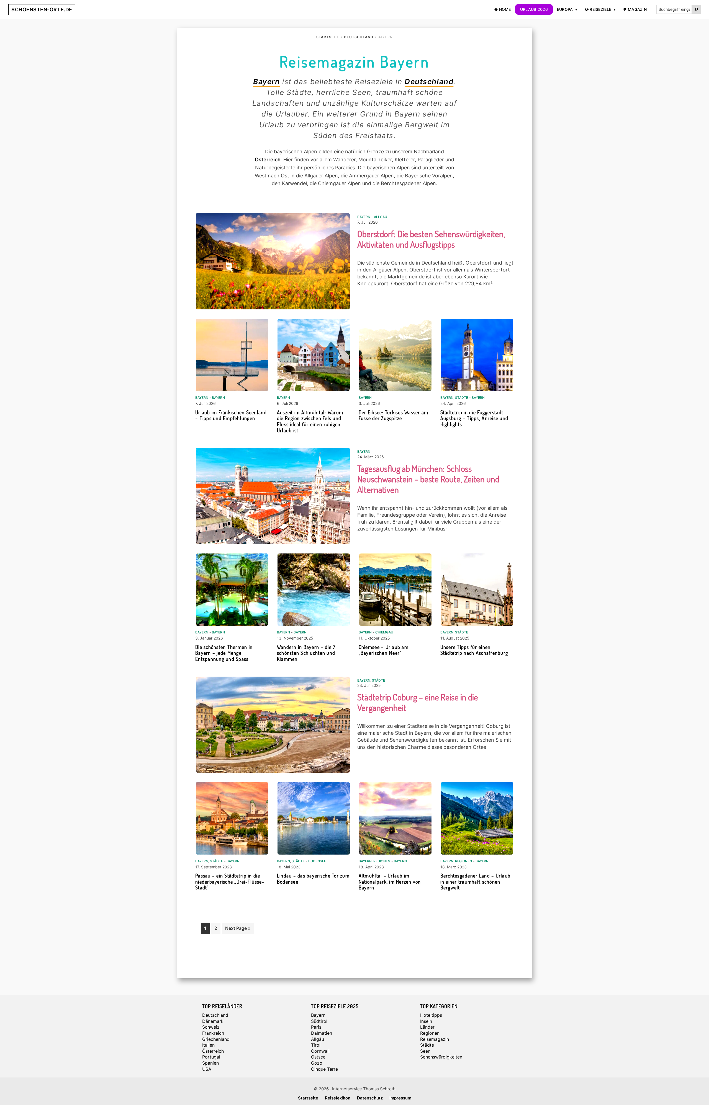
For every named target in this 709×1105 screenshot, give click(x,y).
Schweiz (211, 1027)
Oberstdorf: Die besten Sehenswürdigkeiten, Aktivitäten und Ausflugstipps (431, 239)
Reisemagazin (434, 1039)
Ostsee (318, 1057)
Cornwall (320, 1051)
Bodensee (317, 861)
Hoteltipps (431, 1015)
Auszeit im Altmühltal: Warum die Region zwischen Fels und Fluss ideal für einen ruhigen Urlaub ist (310, 421)
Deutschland (429, 81)
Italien (208, 1045)
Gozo (316, 1063)
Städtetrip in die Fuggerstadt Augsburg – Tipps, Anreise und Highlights (474, 418)
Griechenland (216, 1039)
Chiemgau (384, 632)
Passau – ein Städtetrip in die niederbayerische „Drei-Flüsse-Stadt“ (229, 882)
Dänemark (213, 1021)
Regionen (381, 861)
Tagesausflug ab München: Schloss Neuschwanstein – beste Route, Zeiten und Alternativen (428, 479)
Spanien (210, 1063)
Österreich (268, 159)
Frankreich (213, 1033)
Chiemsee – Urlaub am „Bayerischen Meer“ (384, 650)
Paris (316, 1027)
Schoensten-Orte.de (41, 9)
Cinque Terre (324, 1069)
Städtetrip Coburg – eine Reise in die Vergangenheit (417, 702)
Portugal (211, 1057)
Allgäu (380, 217)
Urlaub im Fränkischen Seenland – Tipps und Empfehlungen (231, 415)
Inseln (426, 1021)
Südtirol (319, 1021)
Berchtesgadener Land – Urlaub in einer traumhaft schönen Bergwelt (475, 882)
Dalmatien (321, 1033)
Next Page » (238, 929)
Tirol (315, 1045)
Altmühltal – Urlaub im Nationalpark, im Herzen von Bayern (390, 882)
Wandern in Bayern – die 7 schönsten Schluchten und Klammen (306, 653)
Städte (461, 397)
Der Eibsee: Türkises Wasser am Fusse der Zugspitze (393, 415)
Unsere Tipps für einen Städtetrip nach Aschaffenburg (474, 650)
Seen (425, 1051)
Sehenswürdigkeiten (441, 1057)
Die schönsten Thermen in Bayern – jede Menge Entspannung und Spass (224, 653)
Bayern (266, 81)
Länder (427, 1027)
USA (206, 1069)
